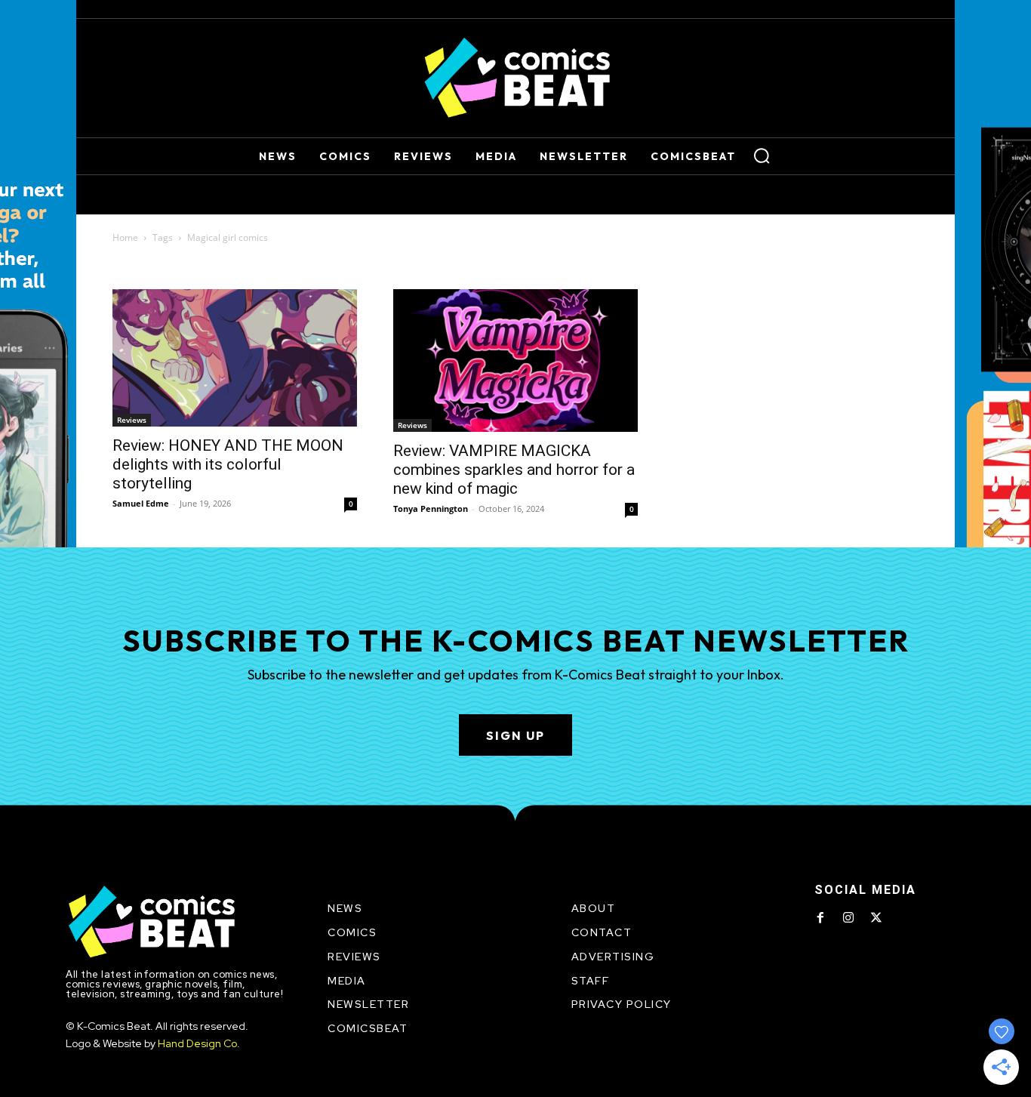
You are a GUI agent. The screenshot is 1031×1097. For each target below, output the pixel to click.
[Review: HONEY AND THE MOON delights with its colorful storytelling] (234, 358)
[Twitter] (876, 918)
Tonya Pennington (430, 508)
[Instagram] (848, 918)
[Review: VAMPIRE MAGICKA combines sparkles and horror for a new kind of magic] (515, 360)
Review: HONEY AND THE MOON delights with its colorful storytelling (227, 464)
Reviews (131, 419)
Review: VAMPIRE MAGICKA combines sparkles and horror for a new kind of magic (514, 470)
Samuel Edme (140, 503)
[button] (761, 155)
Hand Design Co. (199, 1043)
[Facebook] (820, 918)
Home (125, 237)
